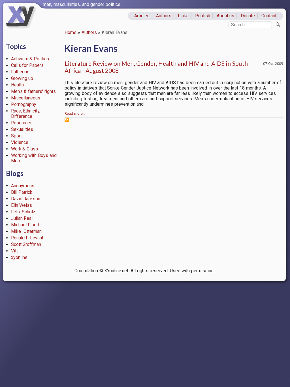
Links (183, 15)
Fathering (20, 72)
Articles (142, 15)
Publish (202, 15)
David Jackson (25, 198)
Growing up (22, 78)
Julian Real (22, 218)
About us (225, 15)
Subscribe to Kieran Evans (67, 120)
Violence (19, 142)
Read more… (75, 113)
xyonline (19, 257)
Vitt (14, 251)
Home (70, 32)
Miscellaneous (25, 98)
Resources (22, 123)
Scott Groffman (26, 244)
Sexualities (22, 129)
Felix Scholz (23, 211)
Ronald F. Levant (27, 238)
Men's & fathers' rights (33, 91)
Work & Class (24, 149)
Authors (163, 15)
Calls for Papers (27, 65)
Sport (16, 136)
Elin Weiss (21, 205)
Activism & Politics (30, 58)
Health (17, 85)
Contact (268, 15)
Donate (248, 15)
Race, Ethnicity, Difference (25, 113)
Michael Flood (25, 224)
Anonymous (22, 185)
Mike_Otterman (26, 231)
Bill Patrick (22, 192)
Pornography (23, 104)
